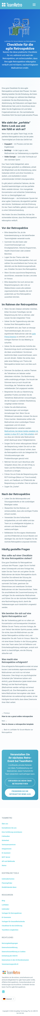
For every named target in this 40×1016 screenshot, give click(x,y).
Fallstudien (6, 836)
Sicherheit (5, 840)
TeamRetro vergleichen (10, 930)
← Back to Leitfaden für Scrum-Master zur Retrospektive (17, 731)
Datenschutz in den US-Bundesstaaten (15, 960)
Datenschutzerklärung (9, 947)
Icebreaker (5, 909)
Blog (3, 900)
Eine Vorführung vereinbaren (12, 832)
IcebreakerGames (8, 879)
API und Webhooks (8, 861)
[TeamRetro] (12, 5)
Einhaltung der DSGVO (10, 956)
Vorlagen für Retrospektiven (12, 913)
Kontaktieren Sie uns (9, 828)
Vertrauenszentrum (9, 844)
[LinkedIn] (3, 991)
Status (4, 865)
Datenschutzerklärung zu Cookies (13, 951)
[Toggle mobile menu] (34, 5)
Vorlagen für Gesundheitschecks (13, 921)
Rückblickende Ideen (9, 887)
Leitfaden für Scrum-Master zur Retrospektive (20, 41)
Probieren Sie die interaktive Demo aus (20, 792)
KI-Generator (6, 917)
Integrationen (6, 849)
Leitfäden (5, 905)
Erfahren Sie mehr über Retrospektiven (20, 782)
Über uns (5, 824)
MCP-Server (6, 857)
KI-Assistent (6, 853)
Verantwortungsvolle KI (10, 964)
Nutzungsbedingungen (10, 943)
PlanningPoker (7, 883)
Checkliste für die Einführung (12, 926)
